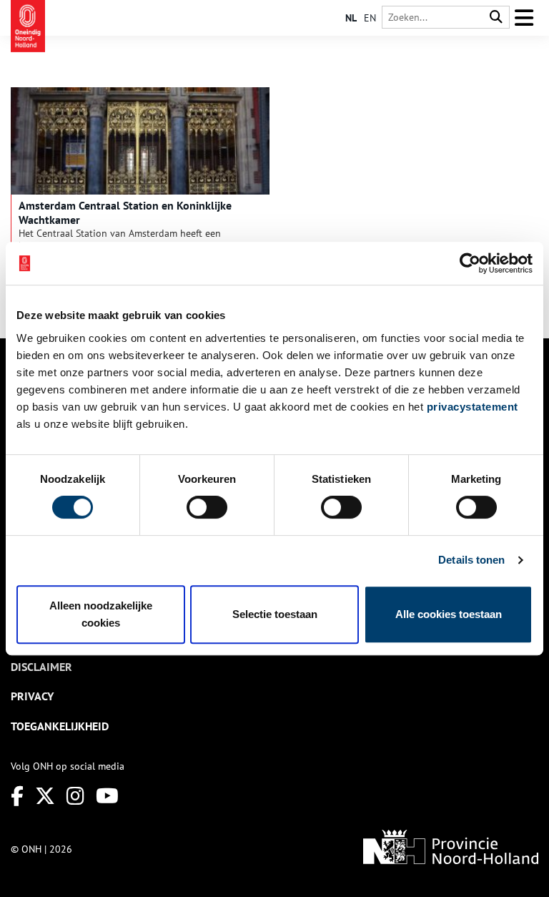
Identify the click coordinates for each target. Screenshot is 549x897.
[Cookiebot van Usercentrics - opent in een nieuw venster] (470, 263)
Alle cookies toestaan (448, 614)
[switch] (207, 507)
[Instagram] (75, 796)
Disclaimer (41, 667)
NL (351, 17)
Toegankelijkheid (60, 726)
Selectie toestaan (274, 614)
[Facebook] (17, 796)
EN (370, 17)
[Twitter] (45, 796)
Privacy (32, 696)
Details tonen (471, 560)
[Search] (496, 17)
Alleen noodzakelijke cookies (100, 614)
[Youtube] (107, 796)
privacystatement (472, 407)
